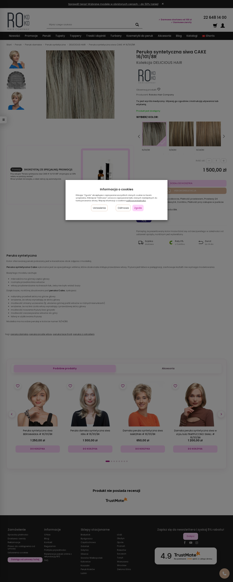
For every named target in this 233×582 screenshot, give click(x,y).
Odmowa (123, 208)
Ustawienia (99, 208)
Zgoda (138, 208)
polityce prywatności (136, 200)
